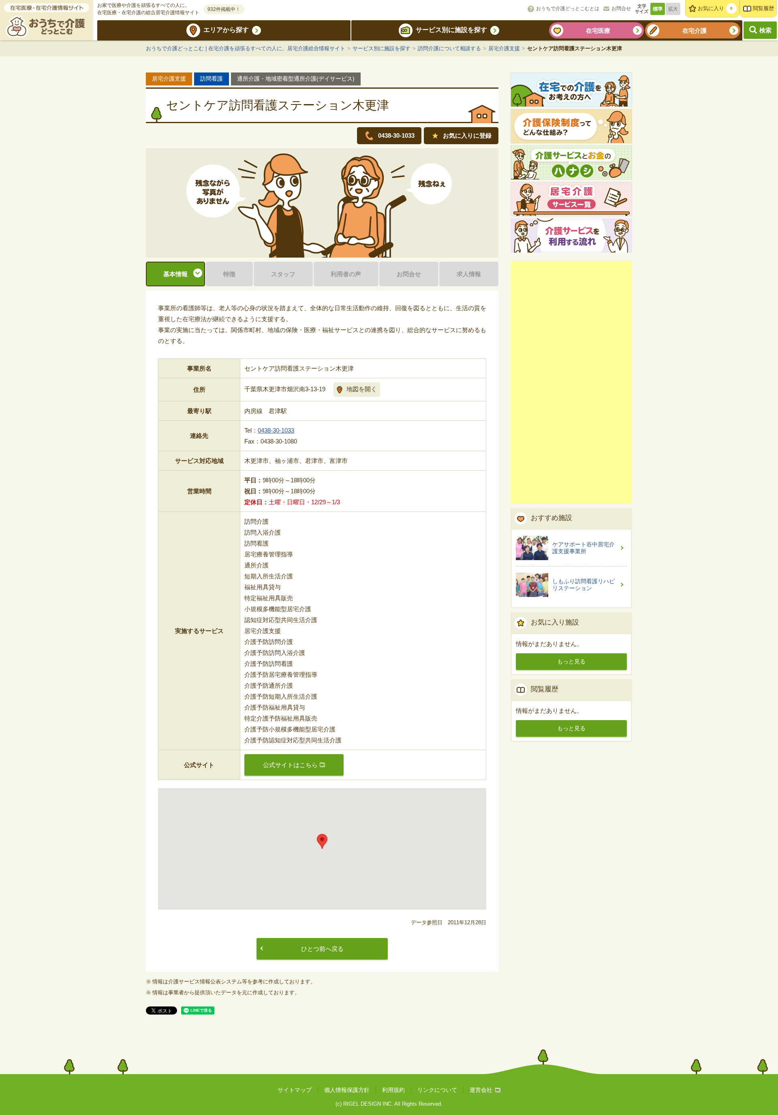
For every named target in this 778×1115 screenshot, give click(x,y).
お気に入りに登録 (467, 135)
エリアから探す (226, 29)
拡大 (673, 9)
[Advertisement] (571, 382)
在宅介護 (694, 30)
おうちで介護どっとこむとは (567, 8)
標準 (658, 9)
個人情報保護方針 (347, 1090)
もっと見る (571, 661)
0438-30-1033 (276, 430)
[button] (322, 841)
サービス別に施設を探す (451, 29)
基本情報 (175, 274)
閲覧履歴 (763, 8)
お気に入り (715, 8)
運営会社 (481, 1090)
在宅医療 (598, 30)
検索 (765, 30)
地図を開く (361, 389)
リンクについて (437, 1090)
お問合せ (621, 8)
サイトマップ (295, 1090)
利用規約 (393, 1090)
